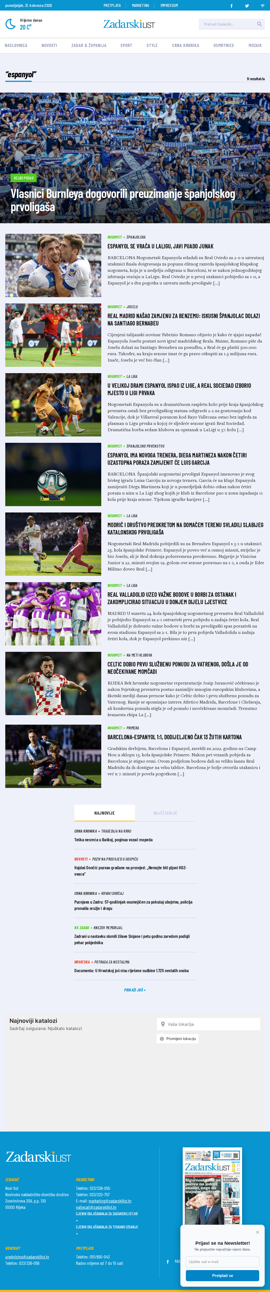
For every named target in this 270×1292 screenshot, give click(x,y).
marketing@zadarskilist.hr (110, 1201)
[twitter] (247, 4)
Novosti (49, 45)
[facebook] (231, 4)
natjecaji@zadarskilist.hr (96, 1207)
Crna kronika (185, 45)
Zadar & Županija (88, 45)
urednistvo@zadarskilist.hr (27, 1257)
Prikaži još (134, 989)
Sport (126, 45)
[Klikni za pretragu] (259, 24)
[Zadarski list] (129, 24)
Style (152, 45)
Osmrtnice (224, 45)
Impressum (169, 5)
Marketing (140, 5)
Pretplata (112, 5)
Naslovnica (16, 45)
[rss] (263, 4)
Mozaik (255, 45)
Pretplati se (222, 1275)
